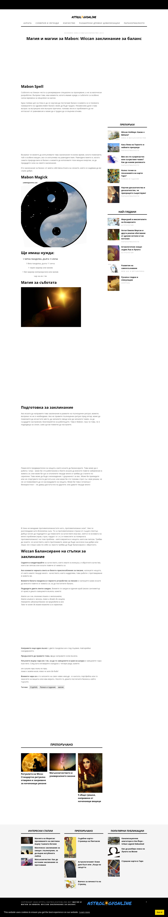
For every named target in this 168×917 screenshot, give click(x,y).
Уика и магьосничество (86, 33)
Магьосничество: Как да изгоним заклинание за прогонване (46, 862)
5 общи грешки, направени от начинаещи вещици (89, 798)
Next (106, 764)
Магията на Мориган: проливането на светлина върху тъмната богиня (47, 841)
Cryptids (33, 687)
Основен (68, 33)
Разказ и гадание (48, 687)
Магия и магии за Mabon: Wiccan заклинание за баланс (51, 903)
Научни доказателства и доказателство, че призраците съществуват (133, 190)
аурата (27, 23)
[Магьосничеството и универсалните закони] (62, 762)
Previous (17, 764)
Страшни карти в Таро (132, 861)
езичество (69, 23)
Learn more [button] (84, 912)
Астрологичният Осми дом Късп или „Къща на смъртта (89, 865)
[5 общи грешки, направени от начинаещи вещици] (91, 773)
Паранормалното (134, 23)
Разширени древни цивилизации (99, 23)
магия (61, 687)
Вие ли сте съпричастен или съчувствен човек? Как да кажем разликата (133, 159)
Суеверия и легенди (47, 23)
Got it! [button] (159, 912)
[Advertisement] (61, 61)
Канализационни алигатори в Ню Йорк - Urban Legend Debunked (133, 841)
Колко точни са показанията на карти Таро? (132, 173)
